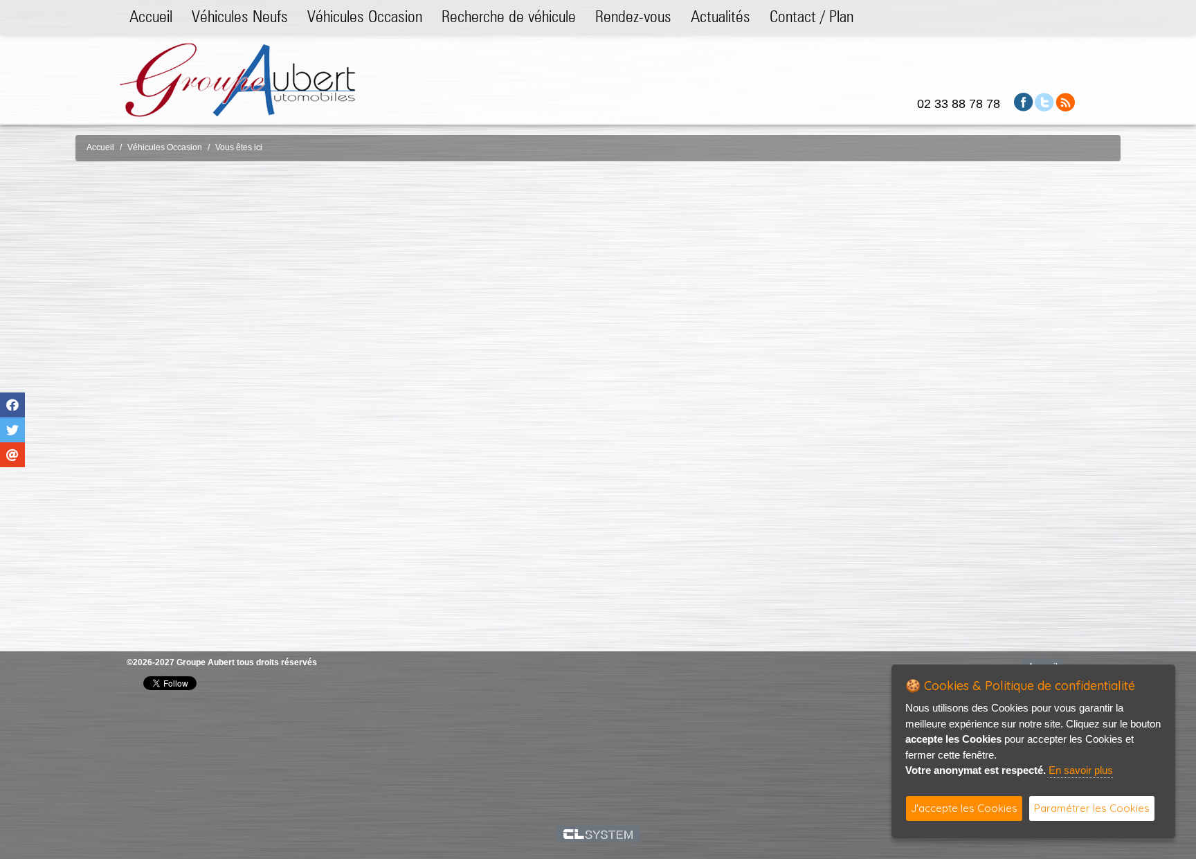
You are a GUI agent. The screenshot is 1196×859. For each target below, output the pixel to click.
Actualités (720, 16)
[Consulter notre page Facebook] (1023, 101)
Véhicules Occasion (364, 16)
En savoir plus (1081, 770)
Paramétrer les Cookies (1092, 808)
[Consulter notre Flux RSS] (1065, 101)
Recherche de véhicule (509, 16)
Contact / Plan (811, 16)
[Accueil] (237, 79)
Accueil (150, 16)
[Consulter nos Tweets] (1044, 101)
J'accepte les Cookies (964, 808)
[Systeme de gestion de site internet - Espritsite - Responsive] (598, 834)
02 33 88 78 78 (958, 104)
